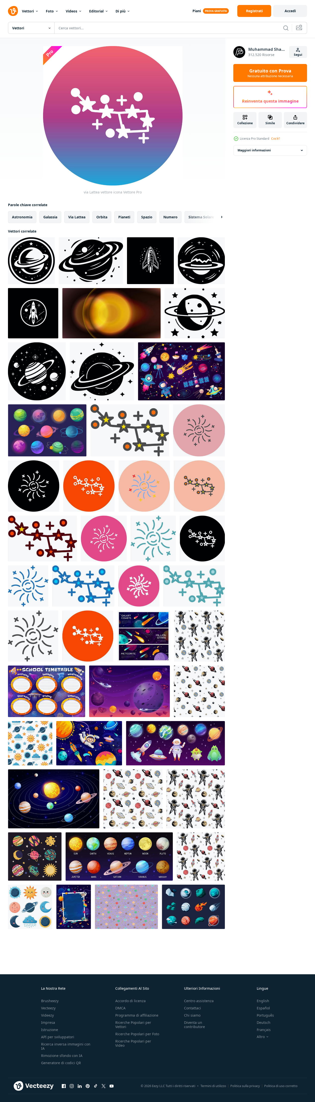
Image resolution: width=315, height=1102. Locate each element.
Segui (298, 55)
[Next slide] (217, 217)
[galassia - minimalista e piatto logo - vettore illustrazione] (91, 260)
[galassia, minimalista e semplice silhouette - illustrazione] (31, 260)
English (263, 1000)
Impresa (48, 1022)
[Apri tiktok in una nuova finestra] (96, 1086)
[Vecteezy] (13, 11)
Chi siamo (192, 1015)
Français (264, 1029)
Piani (196, 10)
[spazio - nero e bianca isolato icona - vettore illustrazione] (150, 260)
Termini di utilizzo (213, 1086)
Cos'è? (275, 138)
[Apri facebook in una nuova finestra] (64, 1086)
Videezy (47, 1015)
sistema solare (201, 217)
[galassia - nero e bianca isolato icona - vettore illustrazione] (37, 371)
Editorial (96, 11)
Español (263, 1008)
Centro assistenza (199, 1000)
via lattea (76, 217)
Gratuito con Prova (270, 73)
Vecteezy (48, 1008)
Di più (121, 11)
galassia (50, 217)
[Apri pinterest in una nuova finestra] (88, 1086)
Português (265, 1015)
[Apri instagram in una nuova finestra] (72, 1086)
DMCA (120, 1008)
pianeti (124, 217)
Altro (261, 1037)
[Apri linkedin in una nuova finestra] (80, 1086)
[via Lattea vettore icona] (129, 430)
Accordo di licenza (130, 1000)
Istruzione (49, 1029)
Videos (71, 11)
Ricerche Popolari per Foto (137, 1034)
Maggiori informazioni (254, 150)
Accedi (290, 10)
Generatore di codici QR (61, 1062)
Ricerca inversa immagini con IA (65, 1046)
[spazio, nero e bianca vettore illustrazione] (33, 313)
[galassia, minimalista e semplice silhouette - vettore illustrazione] (201, 260)
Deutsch (263, 1022)
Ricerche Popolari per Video (133, 1043)
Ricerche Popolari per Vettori (133, 1024)
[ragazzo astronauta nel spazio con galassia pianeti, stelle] (89, 743)
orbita (101, 217)
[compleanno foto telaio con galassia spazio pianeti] (73, 907)
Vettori (28, 11)
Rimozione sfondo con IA (61, 1055)
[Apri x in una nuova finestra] (104, 1086)
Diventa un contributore (194, 1024)
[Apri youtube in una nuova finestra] (112, 1086)
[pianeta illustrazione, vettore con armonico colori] (126, 907)
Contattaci (192, 1008)
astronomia (22, 217)
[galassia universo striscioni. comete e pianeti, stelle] (143, 636)
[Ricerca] (286, 28)
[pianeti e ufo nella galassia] (129, 691)
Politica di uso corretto (281, 1086)
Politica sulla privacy (245, 1086)
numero (170, 217)
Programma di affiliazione (136, 1015)
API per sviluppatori (57, 1037)
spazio (146, 217)
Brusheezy (50, 1000)
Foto (50, 11)
